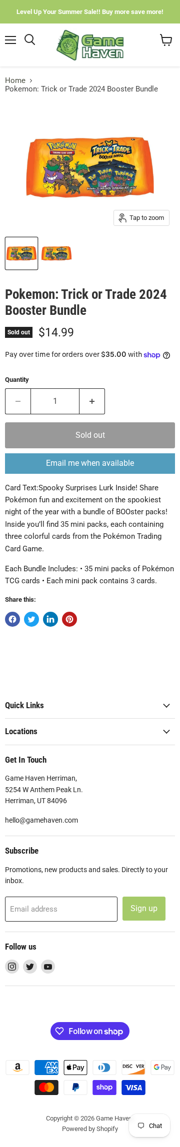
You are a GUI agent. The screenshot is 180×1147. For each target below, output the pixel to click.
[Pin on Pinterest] (69, 619)
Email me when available (90, 463)
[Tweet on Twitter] (31, 619)
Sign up (144, 908)
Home (15, 80)
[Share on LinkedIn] (50, 619)
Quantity (17, 379)
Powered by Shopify (90, 1129)
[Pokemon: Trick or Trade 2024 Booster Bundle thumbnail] (22, 253)
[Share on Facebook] (12, 619)
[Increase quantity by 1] (92, 401)
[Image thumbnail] (56, 253)
